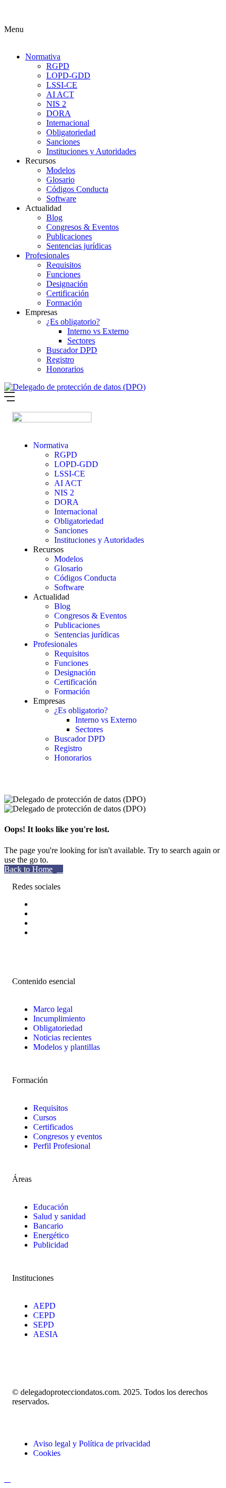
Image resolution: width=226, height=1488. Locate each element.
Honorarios (65, 369)
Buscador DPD (71, 350)
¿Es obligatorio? (73, 321)
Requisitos (63, 264)
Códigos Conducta (77, 189)
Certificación (67, 293)
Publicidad (50, 1244)
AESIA (45, 1334)
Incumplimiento (59, 1018)
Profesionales (47, 255)
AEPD (44, 1305)
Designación (67, 283)
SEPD (43, 1324)
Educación (50, 1206)
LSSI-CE (61, 84)
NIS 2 (56, 103)
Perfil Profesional (61, 1145)
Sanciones (63, 141)
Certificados (53, 1126)
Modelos (60, 170)
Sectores (81, 340)
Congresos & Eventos (82, 226)
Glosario (60, 179)
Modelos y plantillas (66, 1046)
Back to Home (28, 869)
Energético (51, 1235)
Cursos (44, 1117)
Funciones (63, 274)
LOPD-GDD (68, 75)
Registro (60, 359)
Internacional (67, 122)
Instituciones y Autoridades (91, 151)
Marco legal (53, 1009)
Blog (54, 217)
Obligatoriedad (71, 132)
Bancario (48, 1225)
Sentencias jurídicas (78, 245)
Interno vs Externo (98, 331)
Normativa (42, 56)
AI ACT (60, 94)
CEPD (44, 1315)
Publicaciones (69, 236)
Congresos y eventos (67, 1136)
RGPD (57, 66)
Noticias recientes (62, 1037)
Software (61, 198)
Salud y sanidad (59, 1216)
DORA (58, 113)
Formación (64, 302)
